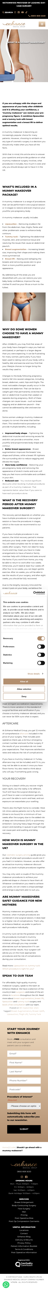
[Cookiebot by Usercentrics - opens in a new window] (34, 593)
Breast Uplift (38, 1011)
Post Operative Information (24, 1252)
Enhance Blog (24, 1236)
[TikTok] (26, 12)
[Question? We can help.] (6, 1284)
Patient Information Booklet (24, 1246)
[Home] (14, 23)
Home (5, 1147)
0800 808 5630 (38, 16)
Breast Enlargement (24, 1202)
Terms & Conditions (24, 1249)
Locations (24, 1230)
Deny (24, 696)
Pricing (24, 1215)
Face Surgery (24, 1208)
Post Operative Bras (24, 1218)
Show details (34, 673)
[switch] (41, 647)
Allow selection (24, 689)
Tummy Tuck (35, 1014)
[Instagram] (15, 12)
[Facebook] (19, 12)
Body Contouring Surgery (24, 1205)
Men (24, 1212)
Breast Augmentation (21, 1011)
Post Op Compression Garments (24, 1221)
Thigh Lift (23, 1014)
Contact (24, 1233)
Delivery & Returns (24, 1240)
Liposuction (12, 1014)
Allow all (24, 681)
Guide (12, 1147)
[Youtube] (22, 12)
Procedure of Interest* (20, 1098)
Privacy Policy (24, 1243)
